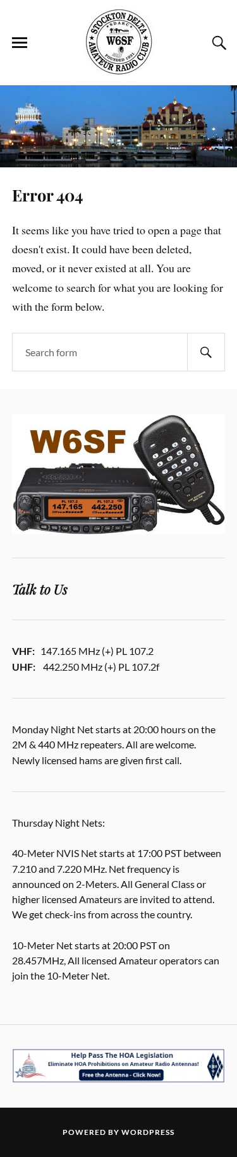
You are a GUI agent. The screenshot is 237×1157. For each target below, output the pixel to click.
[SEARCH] (206, 352)
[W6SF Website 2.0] (118, 41)
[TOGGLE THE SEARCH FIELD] (217, 43)
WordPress (147, 1132)
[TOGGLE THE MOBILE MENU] (19, 43)
